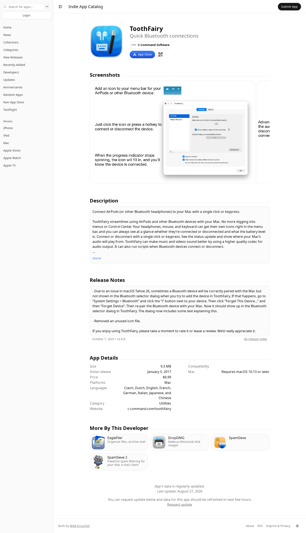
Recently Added (14, 65)
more (96, 258)
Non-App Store (13, 102)
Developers (11, 72)
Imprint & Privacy (278, 526)
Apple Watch (12, 158)
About (250, 526)
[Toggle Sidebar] (53, 266)
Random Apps (13, 95)
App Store (145, 54)
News (7, 35)
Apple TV (9, 165)
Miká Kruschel (80, 526)
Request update (179, 504)
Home (7, 27)
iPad (6, 135)
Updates (9, 80)
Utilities (165, 403)
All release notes (255, 339)
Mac (6, 143)
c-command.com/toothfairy (149, 408)
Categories (10, 50)
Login (26, 15)
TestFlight (10, 110)
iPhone (8, 128)
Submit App (289, 7)
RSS (260, 526)
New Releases (13, 57)
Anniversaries (12, 87)
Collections (11, 42)
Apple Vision (12, 150)
